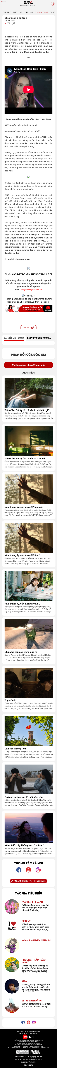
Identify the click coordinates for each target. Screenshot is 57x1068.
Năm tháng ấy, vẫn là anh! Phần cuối (24, 507)
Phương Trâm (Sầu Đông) (34, 961)
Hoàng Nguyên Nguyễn (36, 940)
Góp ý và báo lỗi (28, 1064)
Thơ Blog (28, 12)
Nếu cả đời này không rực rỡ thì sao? (25, 845)
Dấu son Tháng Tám (15, 748)
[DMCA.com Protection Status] (22, 1052)
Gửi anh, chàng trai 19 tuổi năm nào (24, 797)
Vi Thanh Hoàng (32, 1000)
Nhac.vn (31, 1065)
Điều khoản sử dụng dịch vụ (28, 1062)
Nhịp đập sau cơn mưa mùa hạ (21, 652)
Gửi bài (26, 327)
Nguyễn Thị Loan (32, 902)
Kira (24, 981)
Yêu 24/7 (6, 12)
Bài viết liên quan (14, 337)
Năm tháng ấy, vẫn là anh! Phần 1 (22, 604)
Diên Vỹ (26, 921)
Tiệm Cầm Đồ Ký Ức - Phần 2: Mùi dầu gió (27, 410)
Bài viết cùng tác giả (39, 337)
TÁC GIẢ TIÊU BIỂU (28, 893)
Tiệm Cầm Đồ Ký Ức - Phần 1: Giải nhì (25, 458)
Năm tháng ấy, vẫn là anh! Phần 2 (22, 555)
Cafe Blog (17, 12)
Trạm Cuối (10, 700)
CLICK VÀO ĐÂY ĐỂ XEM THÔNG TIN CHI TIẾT (28, 274)
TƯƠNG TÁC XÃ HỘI (28, 863)
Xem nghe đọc (41, 12)
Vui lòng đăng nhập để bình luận (28, 365)
